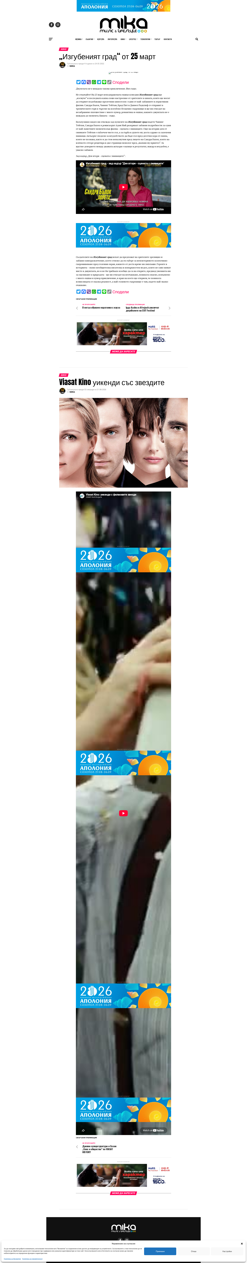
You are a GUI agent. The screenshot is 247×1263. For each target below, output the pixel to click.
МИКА (72, 66)
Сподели (120, 82)
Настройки (227, 1251)
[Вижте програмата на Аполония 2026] (123, 11)
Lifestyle (132, 39)
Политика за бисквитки (12, 1259)
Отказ (193, 1251)
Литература (112, 39)
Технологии (145, 39)
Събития (89, 39)
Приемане (160, 1251)
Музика (78, 39)
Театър (157, 39)
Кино (123, 39)
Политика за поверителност (32, 1259)
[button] (242, 1243)
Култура (100, 39)
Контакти (168, 39)
